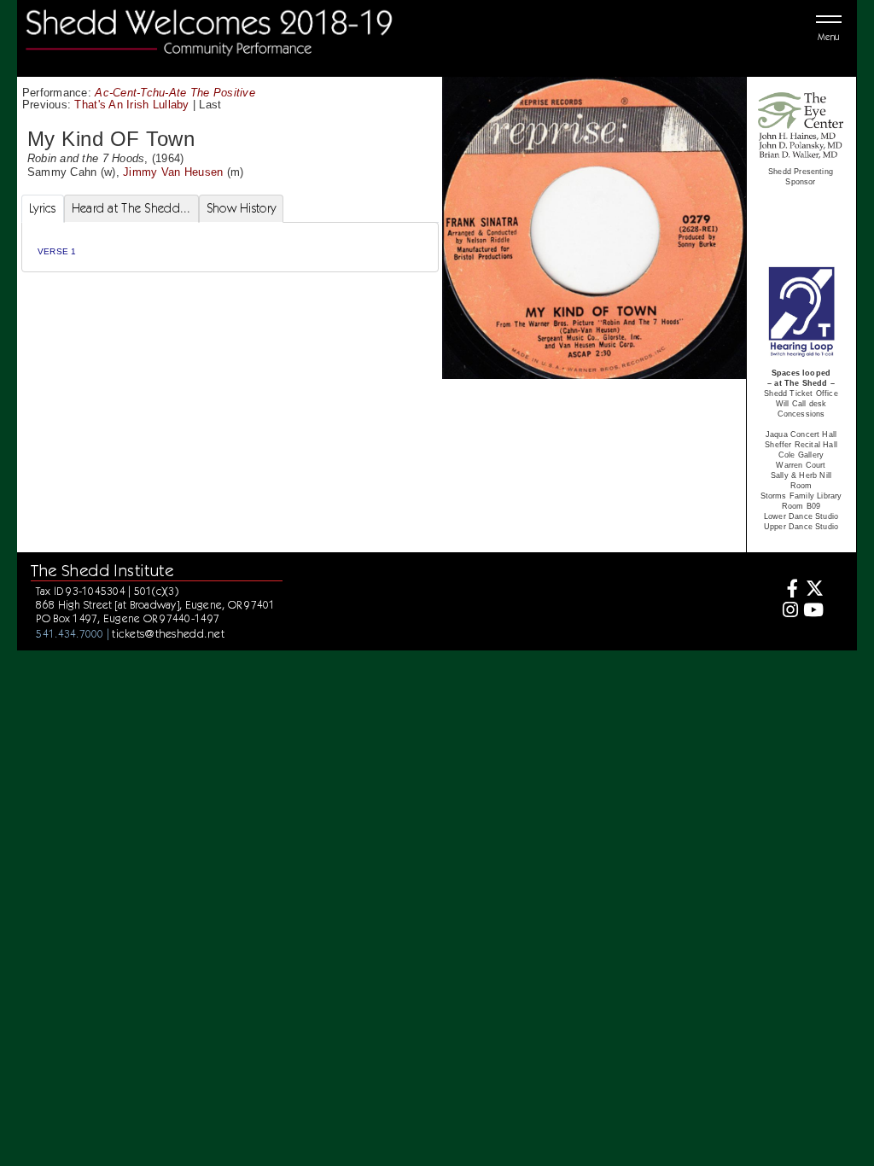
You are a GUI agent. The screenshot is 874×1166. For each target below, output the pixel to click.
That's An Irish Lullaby (131, 104)
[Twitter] (813, 590)
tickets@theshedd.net (168, 633)
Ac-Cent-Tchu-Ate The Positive (175, 92)
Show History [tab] (241, 208)
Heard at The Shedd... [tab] (131, 208)
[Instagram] (788, 611)
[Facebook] (788, 590)
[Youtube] (813, 611)
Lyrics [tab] (42, 208)
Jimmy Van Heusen (173, 172)
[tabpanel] (230, 247)
